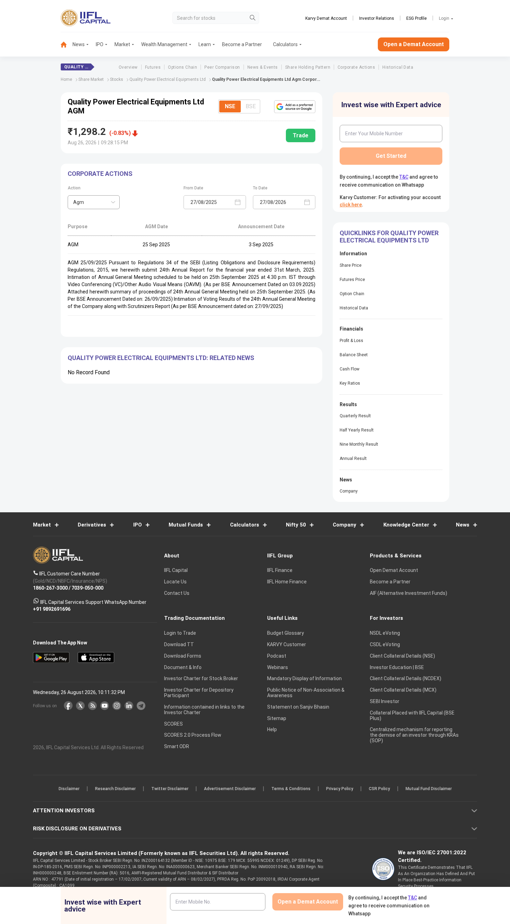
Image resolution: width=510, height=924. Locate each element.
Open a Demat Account (206, 486)
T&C (218, 507)
